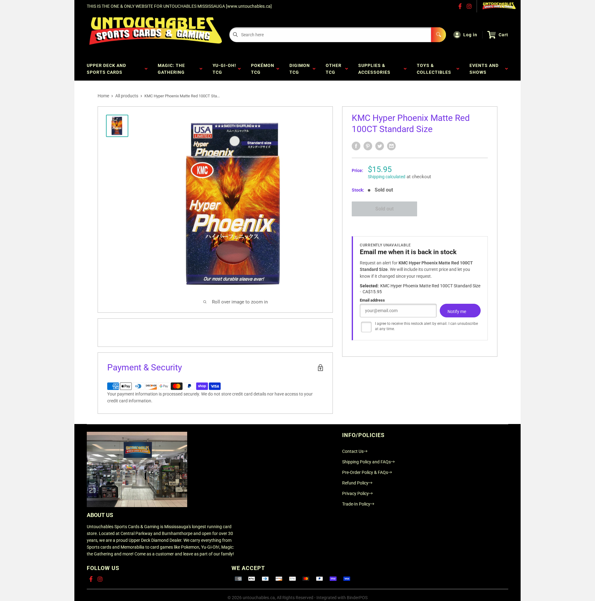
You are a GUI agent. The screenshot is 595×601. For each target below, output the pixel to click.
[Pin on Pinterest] (368, 146)
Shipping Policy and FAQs (366, 461)
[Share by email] (391, 146)
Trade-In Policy (356, 504)
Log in (470, 34)
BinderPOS (357, 597)
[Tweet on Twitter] (379, 146)
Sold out (384, 209)
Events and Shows (484, 69)
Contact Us (353, 451)
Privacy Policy (355, 493)
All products (126, 95)
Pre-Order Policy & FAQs (365, 472)
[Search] (438, 34)
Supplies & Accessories (375, 69)
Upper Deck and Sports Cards (106, 69)
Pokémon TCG (262, 69)
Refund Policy (355, 482)
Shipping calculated (386, 176)
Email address (372, 300)
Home (103, 95)
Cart (503, 34)
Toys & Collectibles (435, 69)
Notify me (456, 311)
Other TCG (334, 69)
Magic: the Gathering (172, 69)
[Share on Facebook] (356, 146)
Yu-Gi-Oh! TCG (224, 69)
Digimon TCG (299, 69)
